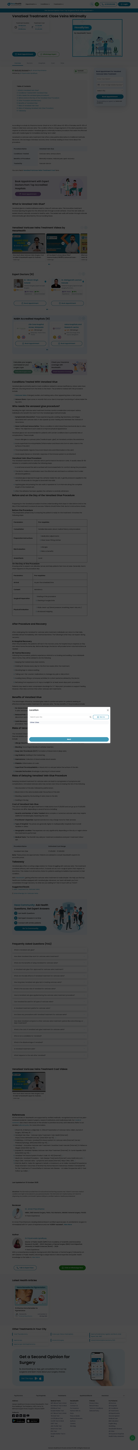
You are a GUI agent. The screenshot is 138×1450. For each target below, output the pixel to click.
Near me (102, 717)
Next (69, 739)
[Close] (108, 710)
